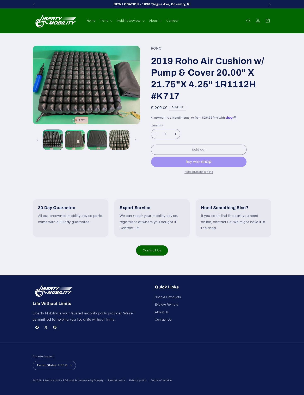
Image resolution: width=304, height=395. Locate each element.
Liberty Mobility (52, 380)
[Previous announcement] (33, 4)
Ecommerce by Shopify (89, 380)
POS (65, 380)
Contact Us (152, 250)
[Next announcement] (270, 4)
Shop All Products (168, 297)
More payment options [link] (198, 172)
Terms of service (161, 380)
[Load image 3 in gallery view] (97, 140)
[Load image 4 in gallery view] (119, 140)
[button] (106, 20)
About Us (162, 312)
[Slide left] (37, 139)
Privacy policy (138, 380)
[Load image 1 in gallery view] (53, 140)
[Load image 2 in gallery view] (75, 140)
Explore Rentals (166, 304)
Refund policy (116, 380)
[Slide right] (135, 139)
